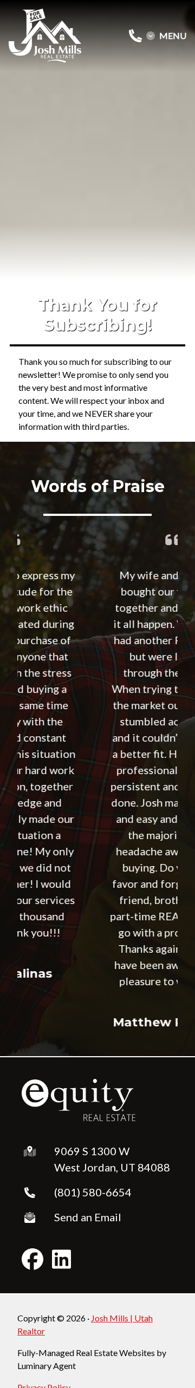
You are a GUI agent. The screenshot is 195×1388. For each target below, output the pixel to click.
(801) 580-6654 (93, 1192)
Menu (172, 36)
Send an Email (87, 1216)
